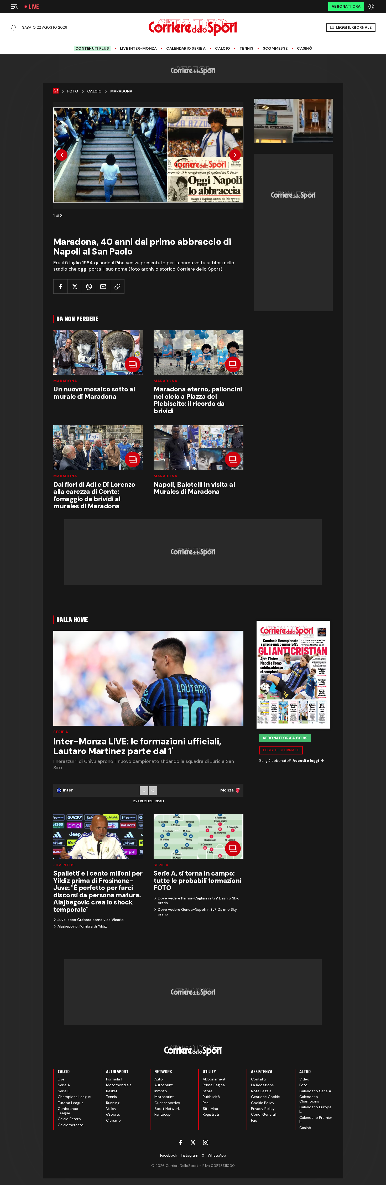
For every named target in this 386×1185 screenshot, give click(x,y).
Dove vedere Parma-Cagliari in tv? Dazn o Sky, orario (198, 900)
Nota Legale (261, 1091)
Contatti (258, 1079)
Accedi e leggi (306, 760)
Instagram (189, 1155)
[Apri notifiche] (14, 27)
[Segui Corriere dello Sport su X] (193, 1142)
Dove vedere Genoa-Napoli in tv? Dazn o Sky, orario (197, 912)
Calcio (222, 48)
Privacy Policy (263, 1108)
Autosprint (163, 1085)
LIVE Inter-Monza (138, 48)
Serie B (64, 1091)
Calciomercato (71, 1124)
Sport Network (167, 1108)
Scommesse (275, 48)
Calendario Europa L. (315, 1109)
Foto (72, 91)
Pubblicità (211, 1096)
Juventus (64, 865)
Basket (111, 1091)
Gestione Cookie (265, 1096)
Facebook (168, 1155)
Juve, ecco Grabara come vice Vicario (91, 919)
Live (34, 6)
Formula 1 (114, 1079)
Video (304, 1079)
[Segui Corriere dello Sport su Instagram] (205, 1142)
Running (112, 1102)
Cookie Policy (262, 1102)
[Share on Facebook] (60, 286)
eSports (113, 1114)
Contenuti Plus (92, 48)
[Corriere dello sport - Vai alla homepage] (193, 27)
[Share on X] (75, 286)
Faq (254, 1120)
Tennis (246, 48)
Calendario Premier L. (315, 1119)
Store (207, 1091)
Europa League (71, 1102)
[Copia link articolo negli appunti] (117, 286)
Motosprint (164, 1096)
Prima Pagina (214, 1085)
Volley (111, 1108)
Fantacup (162, 1114)
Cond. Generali (264, 1114)
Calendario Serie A (186, 48)
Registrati (211, 1114)
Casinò (304, 48)
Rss (205, 1102)
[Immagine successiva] (235, 155)
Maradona (121, 91)
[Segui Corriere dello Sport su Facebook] (180, 1142)
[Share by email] (103, 286)
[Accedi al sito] (371, 6)
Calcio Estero (69, 1118)
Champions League (74, 1096)
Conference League (68, 1110)
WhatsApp (217, 1155)
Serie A (60, 732)
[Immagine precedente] (61, 155)
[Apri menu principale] (14, 6)
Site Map (210, 1108)
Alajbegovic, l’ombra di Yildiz (82, 926)
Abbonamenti (214, 1079)
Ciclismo (113, 1120)
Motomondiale (119, 1085)
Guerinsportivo (167, 1102)
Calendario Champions (309, 1099)
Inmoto (160, 1091)
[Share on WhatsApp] (89, 286)
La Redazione (262, 1085)
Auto (158, 1079)
